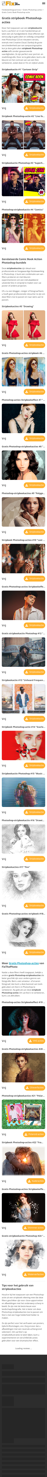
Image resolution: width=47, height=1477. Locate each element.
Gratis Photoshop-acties (24, 963)
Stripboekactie (36, 107)
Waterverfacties (35, 1274)
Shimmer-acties (35, 1227)
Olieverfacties (36, 1087)
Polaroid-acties (36, 1134)
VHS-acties (38, 1040)
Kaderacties (37, 1180)
